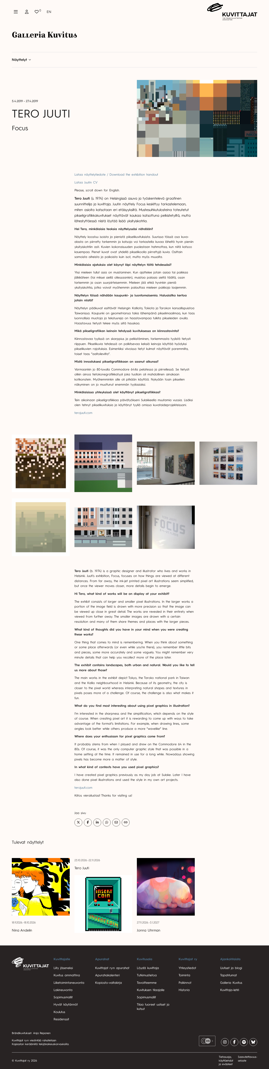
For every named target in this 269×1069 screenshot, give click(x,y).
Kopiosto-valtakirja (108, 983)
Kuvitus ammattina (67, 975)
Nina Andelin (22, 930)
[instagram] (225, 1042)
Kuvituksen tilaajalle (150, 990)
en (49, 12)
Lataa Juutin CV (85, 182)
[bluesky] (253, 1042)
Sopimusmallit (63, 997)
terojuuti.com (83, 413)
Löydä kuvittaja (148, 968)
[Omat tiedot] (27, 12)
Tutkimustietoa (147, 975)
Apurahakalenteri (107, 975)
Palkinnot (185, 983)
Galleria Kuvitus (231, 983)
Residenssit (61, 1019)
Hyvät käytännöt (66, 1004)
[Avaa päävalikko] (16, 12)
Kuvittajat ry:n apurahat (112, 968)
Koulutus (59, 1012)
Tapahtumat (228, 975)
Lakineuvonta (63, 990)
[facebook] (234, 1042)
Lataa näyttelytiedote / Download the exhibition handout (116, 174)
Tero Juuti (81, 868)
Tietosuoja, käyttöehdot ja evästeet (226, 1060)
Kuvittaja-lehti (229, 990)
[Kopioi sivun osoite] (126, 822)
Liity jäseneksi (63, 968)
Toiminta (184, 975)
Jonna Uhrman (148, 930)
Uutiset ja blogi (231, 968)
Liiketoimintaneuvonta (69, 983)
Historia (184, 990)
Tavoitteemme (147, 983)
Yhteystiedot (187, 968)
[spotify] (244, 1042)
